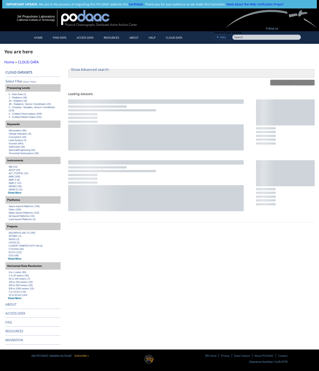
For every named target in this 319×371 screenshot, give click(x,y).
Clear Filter (29, 81)
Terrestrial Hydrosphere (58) (24, 153)
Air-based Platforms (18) (22, 216)
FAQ (8, 322)
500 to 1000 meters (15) (21, 288)
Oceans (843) (16, 143)
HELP (152, 38)
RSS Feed (210, 355)
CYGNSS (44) (16, 249)
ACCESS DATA (15, 313)
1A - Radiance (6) (18, 100)
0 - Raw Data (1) (17, 94)
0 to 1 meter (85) (17, 272)
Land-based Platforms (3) (22, 219)
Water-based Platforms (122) (24, 212)
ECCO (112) (15, 252)
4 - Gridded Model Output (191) (25, 117)
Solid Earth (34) (17, 146)
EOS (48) (14, 255)
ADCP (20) (14, 170)
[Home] (103, 18)
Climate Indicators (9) (20, 133)
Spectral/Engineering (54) (22, 150)
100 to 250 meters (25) (21, 282)
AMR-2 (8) (14, 179)
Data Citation (242, 355)
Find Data (59, 38)
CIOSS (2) (14, 242)
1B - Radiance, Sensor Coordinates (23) (30, 104)
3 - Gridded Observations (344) (25, 113)
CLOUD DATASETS (18, 72)
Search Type (222, 33)
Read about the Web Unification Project (255, 4)
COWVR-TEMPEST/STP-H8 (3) (26, 245)
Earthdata (136, 4)
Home (38, 38)
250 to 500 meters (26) (21, 285)
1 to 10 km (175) (17, 291)
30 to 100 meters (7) (19, 278)
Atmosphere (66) (17, 130)
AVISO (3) (14, 239)
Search (237, 33)
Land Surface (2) (17, 140)
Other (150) (15, 209)
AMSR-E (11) (16, 189)
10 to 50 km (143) (18, 295)
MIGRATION (14, 340)
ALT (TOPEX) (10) (18, 173)
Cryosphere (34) (17, 137)
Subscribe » (81, 356)
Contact (283, 355)
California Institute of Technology (36, 19)
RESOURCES (111, 38)
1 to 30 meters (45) (19, 275)
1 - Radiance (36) (18, 97)
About (133, 38)
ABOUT (10, 304)
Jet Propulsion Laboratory (36, 16)
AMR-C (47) (15, 183)
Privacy (225, 355)
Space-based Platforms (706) (24, 206)
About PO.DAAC (264, 355)
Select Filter (14, 81)
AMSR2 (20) (15, 186)
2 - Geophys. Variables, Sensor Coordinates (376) (32, 109)
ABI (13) (13, 166)
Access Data (85, 38)
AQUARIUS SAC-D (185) (22, 232)
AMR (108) (14, 176)
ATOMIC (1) (15, 236)
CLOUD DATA (174, 38)
